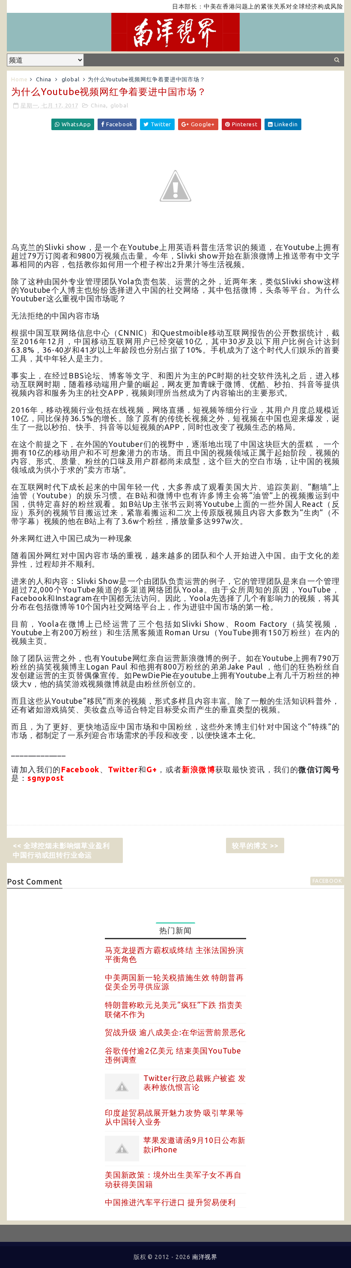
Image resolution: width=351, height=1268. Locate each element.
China (43, 79)
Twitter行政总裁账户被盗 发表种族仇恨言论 (194, 1083)
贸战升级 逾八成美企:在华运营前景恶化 (175, 1032)
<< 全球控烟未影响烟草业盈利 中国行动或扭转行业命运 (61, 850)
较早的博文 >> (255, 845)
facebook (327, 881)
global (71, 79)
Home (19, 79)
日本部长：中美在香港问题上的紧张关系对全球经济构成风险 (242, 6)
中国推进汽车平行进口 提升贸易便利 (170, 1202)
